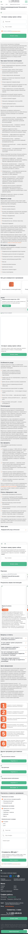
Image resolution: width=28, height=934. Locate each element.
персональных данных (16, 31)
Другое (5, 816)
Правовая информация (6, 891)
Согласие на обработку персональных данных (19, 879)
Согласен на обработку (11, 31)
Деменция (5, 814)
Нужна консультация (14, 931)
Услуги (7, 4)
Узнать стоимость (14, 860)
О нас (15, 887)
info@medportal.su (9, 906)
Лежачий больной (7, 803)
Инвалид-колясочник (8, 801)
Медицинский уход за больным (15, 4)
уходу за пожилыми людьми (14, 242)
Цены (15, 886)
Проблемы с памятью (8, 812)
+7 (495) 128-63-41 (15, 913)
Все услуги (13, 787)
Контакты (16, 889)
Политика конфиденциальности (6, 879)
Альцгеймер (6, 810)
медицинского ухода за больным (8, 486)
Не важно (5, 821)
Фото (2, 889)
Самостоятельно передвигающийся (12, 799)
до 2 (4, 823)
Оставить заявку (14, 35)
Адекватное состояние (8, 808)
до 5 (4, 825)
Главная (2, 4)
